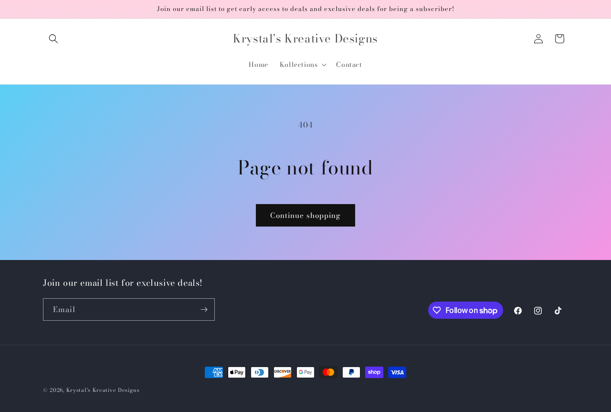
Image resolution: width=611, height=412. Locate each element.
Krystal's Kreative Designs (103, 390)
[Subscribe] (203, 309)
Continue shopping (305, 215)
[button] (53, 38)
